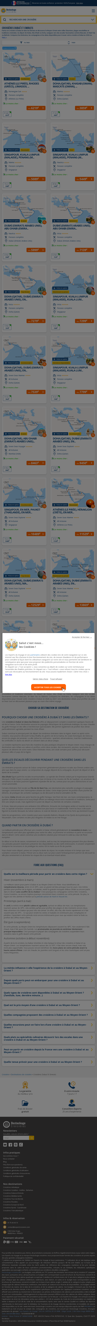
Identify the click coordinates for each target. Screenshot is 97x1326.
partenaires (35, 655)
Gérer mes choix (40, 679)
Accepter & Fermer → (82, 637)
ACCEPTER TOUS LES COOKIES (47, 687)
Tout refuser (56, 679)
